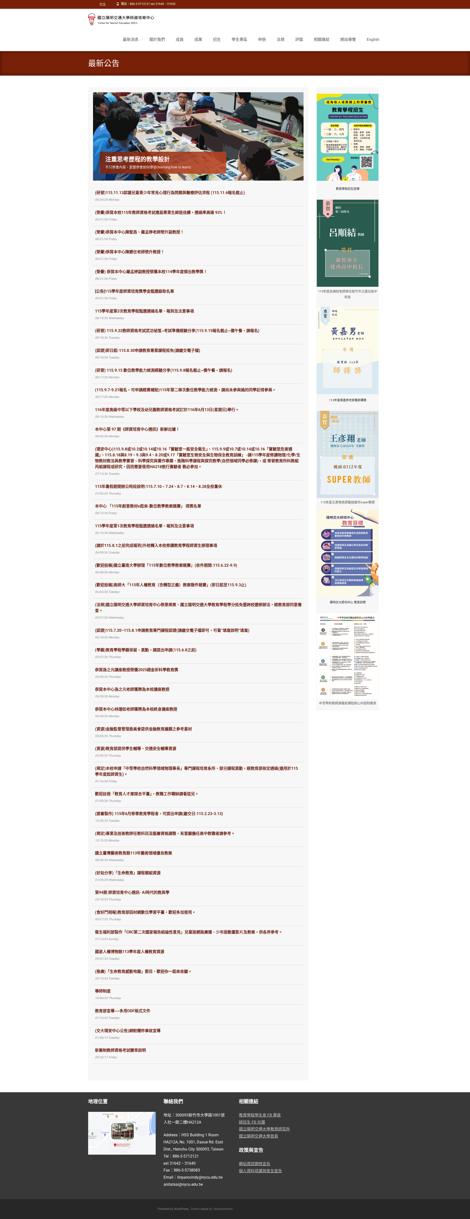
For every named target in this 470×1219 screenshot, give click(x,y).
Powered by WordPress (173, 1209)
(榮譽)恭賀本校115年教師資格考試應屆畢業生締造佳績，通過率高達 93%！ (160, 212)
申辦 (262, 39)
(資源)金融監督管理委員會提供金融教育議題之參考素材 (143, 729)
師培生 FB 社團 (252, 1122)
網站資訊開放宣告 (254, 1164)
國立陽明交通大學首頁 (258, 1136)
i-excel (204, 1209)
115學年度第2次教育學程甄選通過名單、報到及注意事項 (144, 311)
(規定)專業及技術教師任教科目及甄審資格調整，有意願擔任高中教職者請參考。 (165, 833)
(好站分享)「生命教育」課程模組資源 (128, 873)
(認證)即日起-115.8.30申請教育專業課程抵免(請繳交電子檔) (147, 350)
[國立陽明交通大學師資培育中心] (118, 18)
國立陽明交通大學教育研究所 (264, 1129)
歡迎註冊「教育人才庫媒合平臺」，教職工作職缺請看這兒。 (147, 794)
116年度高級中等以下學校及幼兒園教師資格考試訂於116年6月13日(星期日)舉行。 (167, 409)
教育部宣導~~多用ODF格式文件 (122, 1011)
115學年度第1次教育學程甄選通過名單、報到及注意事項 (144, 526)
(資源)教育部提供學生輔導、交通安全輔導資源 (135, 748)
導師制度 (103, 991)
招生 (217, 39)
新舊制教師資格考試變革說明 (120, 1050)
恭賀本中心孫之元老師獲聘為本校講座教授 (132, 689)
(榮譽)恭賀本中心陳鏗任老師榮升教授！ (129, 252)
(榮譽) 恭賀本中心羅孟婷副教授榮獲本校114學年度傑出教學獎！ (151, 271)
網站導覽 (348, 39)
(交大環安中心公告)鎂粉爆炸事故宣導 (128, 1030)
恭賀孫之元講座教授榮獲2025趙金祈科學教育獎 (136, 669)
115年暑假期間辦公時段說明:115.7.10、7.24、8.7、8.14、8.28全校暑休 (158, 486)
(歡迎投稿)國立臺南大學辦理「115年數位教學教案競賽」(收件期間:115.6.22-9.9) (166, 565)
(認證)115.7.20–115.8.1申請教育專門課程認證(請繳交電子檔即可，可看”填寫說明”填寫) (172, 630)
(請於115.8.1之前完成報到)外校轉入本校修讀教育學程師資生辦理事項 (156, 545)
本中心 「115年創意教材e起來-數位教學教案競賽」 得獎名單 (148, 506)
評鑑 (299, 39)
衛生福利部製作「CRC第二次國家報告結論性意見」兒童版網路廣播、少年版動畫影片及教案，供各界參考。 (188, 932)
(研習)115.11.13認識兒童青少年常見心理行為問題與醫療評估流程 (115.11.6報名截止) (170, 192)
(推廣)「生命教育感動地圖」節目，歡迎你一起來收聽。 (143, 971)
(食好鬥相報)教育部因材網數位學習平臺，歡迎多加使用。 (145, 912)
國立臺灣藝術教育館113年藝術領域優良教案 (133, 853)
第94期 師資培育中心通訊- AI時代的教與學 (132, 892)
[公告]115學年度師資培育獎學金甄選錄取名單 (134, 291)
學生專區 (239, 39)
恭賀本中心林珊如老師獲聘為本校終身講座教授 (136, 709)
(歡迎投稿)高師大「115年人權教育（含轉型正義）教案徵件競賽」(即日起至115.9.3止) (170, 585)
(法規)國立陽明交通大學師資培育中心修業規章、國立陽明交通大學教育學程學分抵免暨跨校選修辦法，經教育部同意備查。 (198, 607)
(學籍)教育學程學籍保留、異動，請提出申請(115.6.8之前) (146, 650)
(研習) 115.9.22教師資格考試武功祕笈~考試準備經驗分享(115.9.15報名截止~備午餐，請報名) (177, 330)
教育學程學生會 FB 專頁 (260, 1115)
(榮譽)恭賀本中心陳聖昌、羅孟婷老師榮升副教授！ (139, 232)
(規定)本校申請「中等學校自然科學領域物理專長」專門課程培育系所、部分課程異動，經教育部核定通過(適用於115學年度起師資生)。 (196, 771)
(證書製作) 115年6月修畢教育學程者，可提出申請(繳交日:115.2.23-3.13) (159, 813)
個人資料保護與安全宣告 (260, 1171)
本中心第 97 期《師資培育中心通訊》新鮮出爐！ (137, 429)
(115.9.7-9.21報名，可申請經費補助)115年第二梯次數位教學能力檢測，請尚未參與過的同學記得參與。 (185, 390)
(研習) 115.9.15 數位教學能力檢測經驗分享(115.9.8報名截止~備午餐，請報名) (163, 370)
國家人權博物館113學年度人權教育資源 (129, 951)
